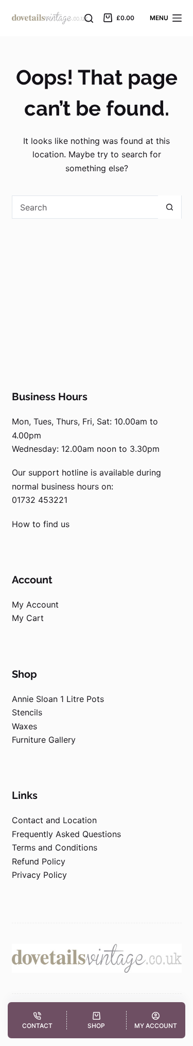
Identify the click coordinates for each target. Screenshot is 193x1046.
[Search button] (169, 207)
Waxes (24, 726)
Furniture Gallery (44, 739)
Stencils (27, 712)
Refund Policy (38, 861)
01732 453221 (39, 500)
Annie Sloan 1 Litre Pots (58, 699)
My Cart (28, 618)
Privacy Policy (39, 875)
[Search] (88, 18)
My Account (35, 604)
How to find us (40, 524)
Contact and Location (54, 820)
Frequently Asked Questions (66, 834)
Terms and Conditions (54, 847)
